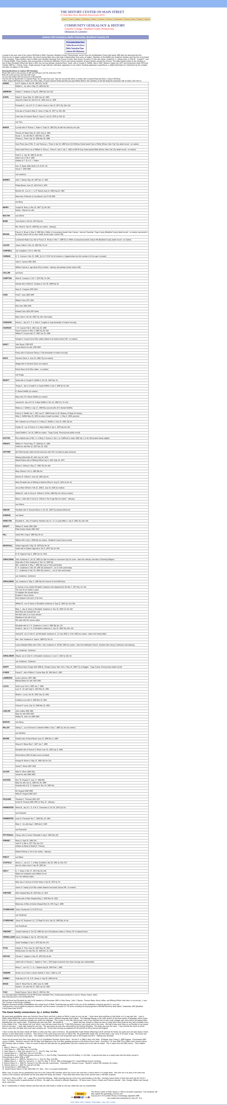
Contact (112, 1102)
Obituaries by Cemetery (76, 31)
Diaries (78, 19)
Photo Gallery (96, 1102)
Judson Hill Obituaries (75, 51)
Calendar (88, 1102)
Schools (101, 19)
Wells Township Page (75, 48)
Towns (71, 19)
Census (109, 19)
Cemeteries (118, 19)
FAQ (107, 1102)
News (82, 1102)
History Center (129, 19)
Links (103, 1102)
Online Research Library (75, 45)
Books (94, 19)
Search (147, 19)
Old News (86, 19)
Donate (140, 19)
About (77, 1102)
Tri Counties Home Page (75, 42)
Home (64, 19)
